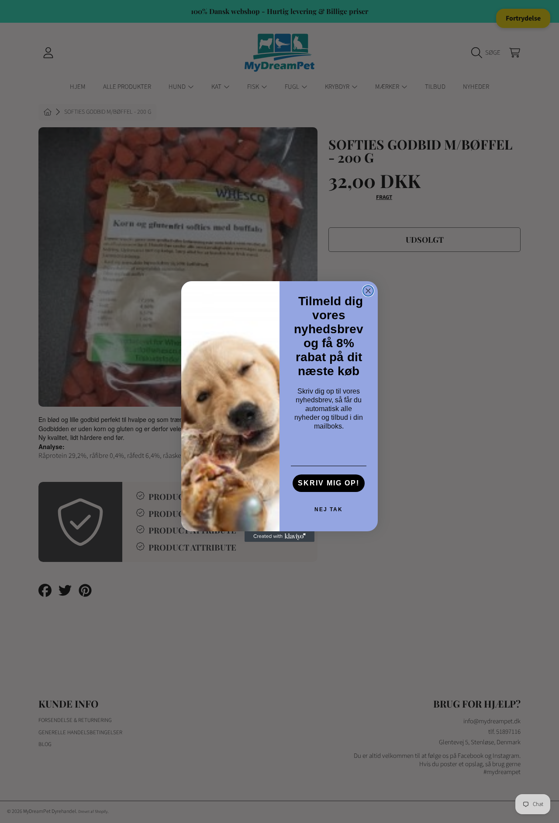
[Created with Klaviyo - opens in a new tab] (279, 536)
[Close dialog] (368, 291)
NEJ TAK (328, 509)
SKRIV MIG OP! (328, 483)
